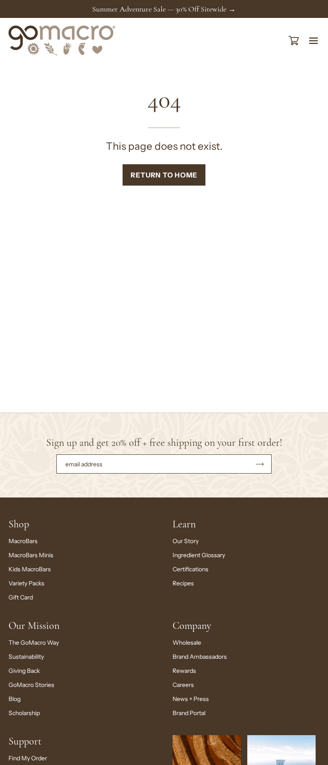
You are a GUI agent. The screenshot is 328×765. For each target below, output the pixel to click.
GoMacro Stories (31, 685)
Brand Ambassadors (200, 656)
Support (25, 741)
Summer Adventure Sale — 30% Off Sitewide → (164, 9)
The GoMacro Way (34, 642)
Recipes (183, 583)
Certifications (190, 569)
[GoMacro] (62, 40)
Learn (184, 524)
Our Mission (34, 626)
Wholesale (187, 642)
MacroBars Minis (31, 555)
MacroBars (23, 541)
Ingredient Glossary (199, 555)
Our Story (186, 541)
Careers (183, 685)
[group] (164, 9)
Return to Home (164, 175)
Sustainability (26, 656)
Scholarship (24, 713)
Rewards (184, 671)
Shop (19, 524)
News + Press (191, 699)
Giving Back (24, 671)
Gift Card (21, 597)
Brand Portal (189, 713)
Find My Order (28, 758)
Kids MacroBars (30, 569)
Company (192, 626)
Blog (14, 699)
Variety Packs (26, 583)
